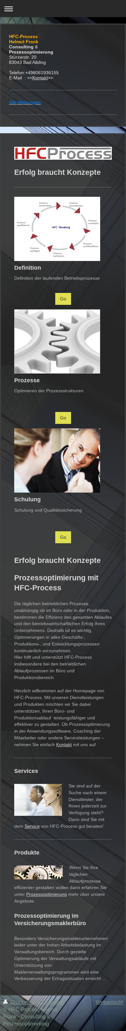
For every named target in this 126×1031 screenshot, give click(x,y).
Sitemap (54, 1002)
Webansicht (109, 1002)
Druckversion (25, 1002)
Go (63, 298)
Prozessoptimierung (46, 894)
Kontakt (40, 77)
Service (32, 826)
